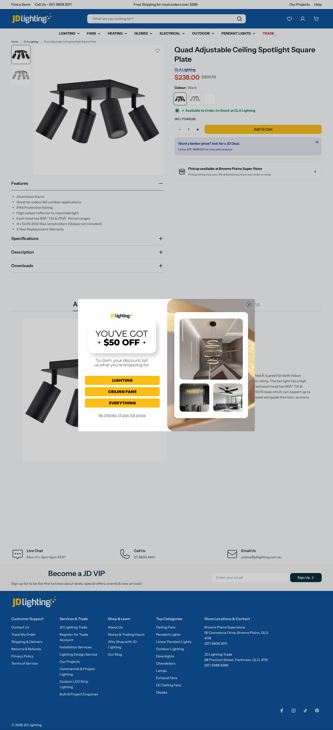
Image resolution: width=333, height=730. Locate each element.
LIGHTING (122, 380)
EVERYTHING (122, 403)
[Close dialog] (249, 305)
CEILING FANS (122, 391)
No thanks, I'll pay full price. (122, 415)
